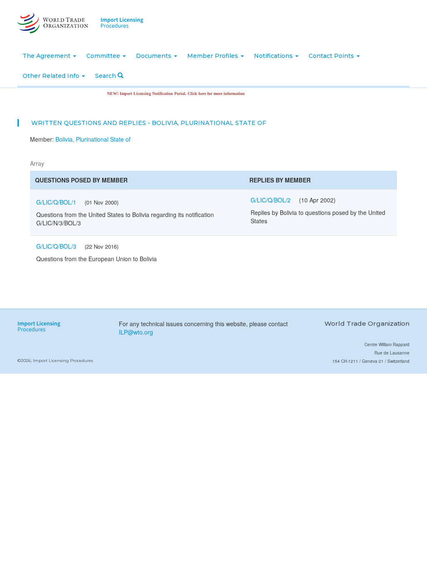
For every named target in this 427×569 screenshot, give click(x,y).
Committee (104, 56)
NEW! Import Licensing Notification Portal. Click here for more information (169, 93)
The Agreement (47, 56)
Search (106, 76)
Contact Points (332, 56)
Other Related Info (52, 76)
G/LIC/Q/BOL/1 (56, 202)
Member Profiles (213, 56)
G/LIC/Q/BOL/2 (271, 200)
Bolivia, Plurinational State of (93, 139)
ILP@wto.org (136, 332)
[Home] (52, 22)
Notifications (274, 56)
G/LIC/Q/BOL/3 (56, 246)
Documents (154, 56)
